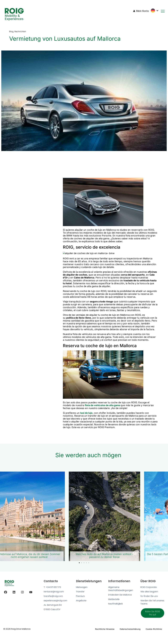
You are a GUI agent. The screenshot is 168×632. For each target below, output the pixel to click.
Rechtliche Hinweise (104, 629)
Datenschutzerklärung (130, 629)
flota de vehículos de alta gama (102, 405)
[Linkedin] (13, 592)
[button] (79, 562)
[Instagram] (22, 592)
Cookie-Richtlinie (154, 629)
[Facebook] (5, 592)
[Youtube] (30, 592)
